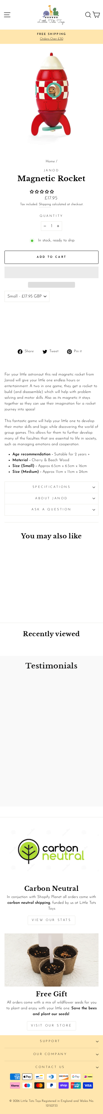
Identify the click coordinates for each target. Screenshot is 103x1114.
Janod (51, 170)
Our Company (50, 1054)
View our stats (51, 920)
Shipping (45, 204)
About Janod (51, 498)
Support (50, 1041)
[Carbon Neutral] (51, 854)
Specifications (51, 487)
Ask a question (51, 509)
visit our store (51, 1025)
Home (50, 161)
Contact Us (50, 1067)
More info (16, 334)
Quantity (51, 216)
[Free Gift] (51, 959)
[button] (42, 192)
